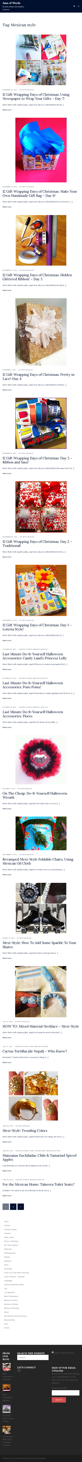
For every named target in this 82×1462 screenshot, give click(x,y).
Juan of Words (11, 3)
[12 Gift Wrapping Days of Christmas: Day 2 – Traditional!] (41, 507)
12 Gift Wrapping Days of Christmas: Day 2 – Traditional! (37, 543)
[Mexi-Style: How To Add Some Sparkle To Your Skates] (41, 908)
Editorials (8, 1249)
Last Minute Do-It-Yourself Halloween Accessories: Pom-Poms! (33, 685)
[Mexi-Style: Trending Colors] (33, 1096)
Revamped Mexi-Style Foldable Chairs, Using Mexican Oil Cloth (38, 861)
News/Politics (9, 1320)
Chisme (7, 1225)
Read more (7, 110)
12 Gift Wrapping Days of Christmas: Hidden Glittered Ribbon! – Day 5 (37, 277)
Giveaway (8, 1269)
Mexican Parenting (11, 1308)
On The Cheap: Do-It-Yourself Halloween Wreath (35, 795)
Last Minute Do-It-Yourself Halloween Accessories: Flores (33, 714)
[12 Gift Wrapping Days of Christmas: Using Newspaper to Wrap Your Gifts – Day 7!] (41, 60)
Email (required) (59, 1388)
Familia (7, 1257)
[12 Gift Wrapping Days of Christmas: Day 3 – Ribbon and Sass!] (41, 423)
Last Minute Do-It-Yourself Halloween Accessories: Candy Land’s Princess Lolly (35, 656)
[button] (74, 6)
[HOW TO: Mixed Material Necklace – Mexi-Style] (40, 991)
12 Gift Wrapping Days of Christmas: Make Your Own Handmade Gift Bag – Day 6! (40, 193)
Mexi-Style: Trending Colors (25, 1130)
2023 (6, 1221)
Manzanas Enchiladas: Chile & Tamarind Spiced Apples (39, 1157)
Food (31, 1046)
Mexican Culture (41, 1046)
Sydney (42, 1458)
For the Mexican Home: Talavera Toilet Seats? (38, 1184)
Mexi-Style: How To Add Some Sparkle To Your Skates (39, 945)
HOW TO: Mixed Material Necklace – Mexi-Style (41, 1026)
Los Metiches (40, 1151)
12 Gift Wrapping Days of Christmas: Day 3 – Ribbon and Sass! (37, 460)
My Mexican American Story (15, 1316)
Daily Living (9, 1237)
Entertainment (10, 1253)
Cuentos (7, 1233)
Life (5, 1288)
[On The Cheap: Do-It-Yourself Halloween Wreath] (41, 759)
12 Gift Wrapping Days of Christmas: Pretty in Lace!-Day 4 (38, 376)
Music (6, 1312)
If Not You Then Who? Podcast (16, 1273)
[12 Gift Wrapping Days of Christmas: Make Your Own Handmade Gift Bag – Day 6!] (41, 150)
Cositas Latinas (25, 649)
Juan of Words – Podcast (14, 1277)
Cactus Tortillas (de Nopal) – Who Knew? (35, 1051)
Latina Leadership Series (14, 1284)
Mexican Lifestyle (40, 649)
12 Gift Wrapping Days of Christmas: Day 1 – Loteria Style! (37, 627)
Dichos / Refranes (11, 1241)
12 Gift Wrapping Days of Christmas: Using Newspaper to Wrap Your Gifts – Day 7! (36, 96)
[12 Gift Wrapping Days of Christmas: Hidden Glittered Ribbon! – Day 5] (41, 240)
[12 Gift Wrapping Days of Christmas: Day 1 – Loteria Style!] (41, 590)
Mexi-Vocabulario (11, 1296)
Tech (6, 1324)
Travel (6, 1328)
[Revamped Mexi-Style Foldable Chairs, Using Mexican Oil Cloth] (41, 833)
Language (8, 1281)
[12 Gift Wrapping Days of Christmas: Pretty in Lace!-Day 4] (41, 332)
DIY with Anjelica (27, 90)
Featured (7, 1261)
